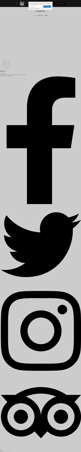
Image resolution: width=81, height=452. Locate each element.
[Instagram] (41, 376)
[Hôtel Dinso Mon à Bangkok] (22, 3)
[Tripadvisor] (41, 447)
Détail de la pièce (19, 50)
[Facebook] (41, 203)
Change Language (47, 6)
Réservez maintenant (60, 3)
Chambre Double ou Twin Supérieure (53, 38)
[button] (4, 451)
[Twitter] (41, 284)
